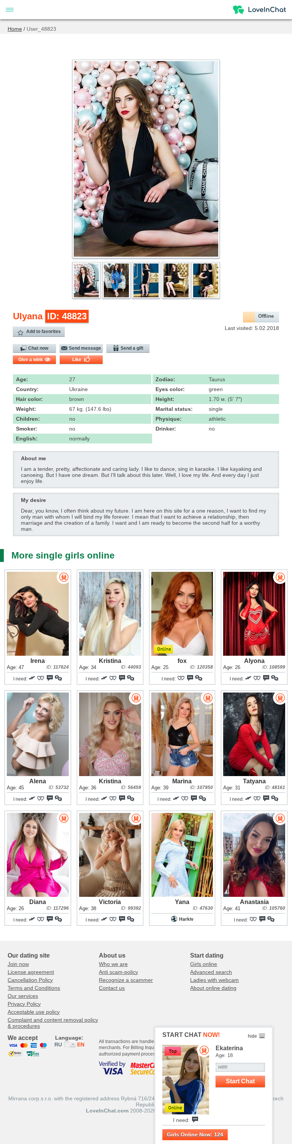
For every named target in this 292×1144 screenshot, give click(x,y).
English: (27, 439)
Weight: (26, 409)
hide (252, 1036)
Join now (18, 964)
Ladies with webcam (214, 980)
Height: (165, 399)
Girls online (203, 964)
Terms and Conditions (34, 988)
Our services (23, 996)
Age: (22, 379)
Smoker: (26, 429)
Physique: (169, 419)
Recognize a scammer (126, 980)
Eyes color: (170, 389)
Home (15, 29)
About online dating (213, 988)
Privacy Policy (24, 1004)
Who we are (113, 964)
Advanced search (211, 972)
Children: (28, 419)
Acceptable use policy (34, 1012)
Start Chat (240, 1081)
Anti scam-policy (118, 972)
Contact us (112, 988)
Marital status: (174, 409)
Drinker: (166, 429)
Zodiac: (165, 379)
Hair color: (29, 399)
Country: (27, 389)
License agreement (31, 972)
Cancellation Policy (30, 980)
